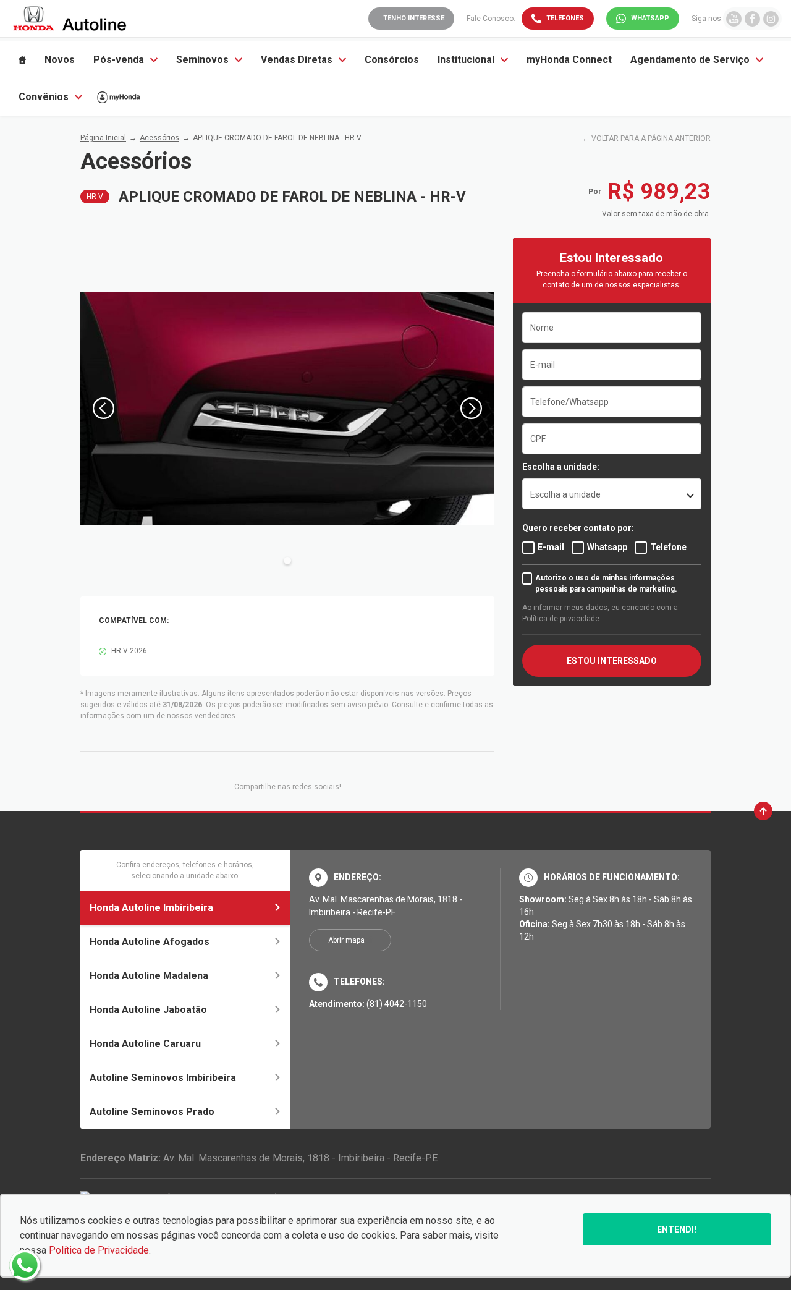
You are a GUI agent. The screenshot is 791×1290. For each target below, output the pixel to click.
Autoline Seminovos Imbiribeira (163, 1078)
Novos (59, 60)
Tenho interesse (413, 18)
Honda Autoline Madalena (149, 976)
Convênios (44, 97)
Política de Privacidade (99, 1250)
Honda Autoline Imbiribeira (151, 908)
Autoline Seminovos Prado (152, 1112)
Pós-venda (118, 60)
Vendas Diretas (296, 60)
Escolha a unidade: (560, 467)
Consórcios (392, 60)
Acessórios (159, 138)
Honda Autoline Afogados (149, 942)
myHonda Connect (569, 60)
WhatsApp (650, 18)
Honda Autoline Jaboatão (148, 1010)
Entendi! (676, 1229)
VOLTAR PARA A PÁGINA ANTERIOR (651, 138)
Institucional (466, 60)
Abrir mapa (346, 940)
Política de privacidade (560, 618)
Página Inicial (103, 138)
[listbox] (611, 493)
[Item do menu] (22, 60)
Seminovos (202, 60)
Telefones (565, 18)
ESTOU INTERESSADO (612, 661)
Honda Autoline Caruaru (145, 1044)
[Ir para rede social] (734, 18)
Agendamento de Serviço (690, 60)
